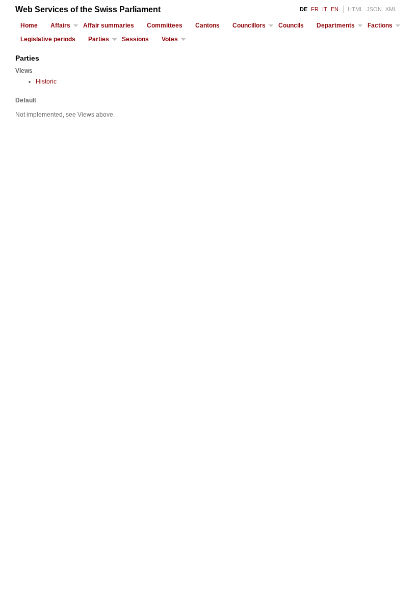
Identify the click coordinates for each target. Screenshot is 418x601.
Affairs (60, 25)
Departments (336, 25)
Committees (164, 25)
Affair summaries (108, 25)
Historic (46, 81)
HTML (355, 9)
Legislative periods (47, 39)
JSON (374, 9)
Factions (380, 25)
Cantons (207, 25)
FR (315, 9)
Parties (98, 39)
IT (324, 9)
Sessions (135, 39)
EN (334, 9)
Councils (291, 25)
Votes (170, 39)
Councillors (249, 25)
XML (391, 9)
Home (29, 25)
